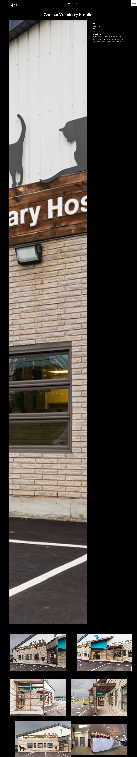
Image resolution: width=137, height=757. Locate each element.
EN (69, 3)
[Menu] (134, 2)
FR (73, 3)
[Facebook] (76, 3)
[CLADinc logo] (15, 4)
